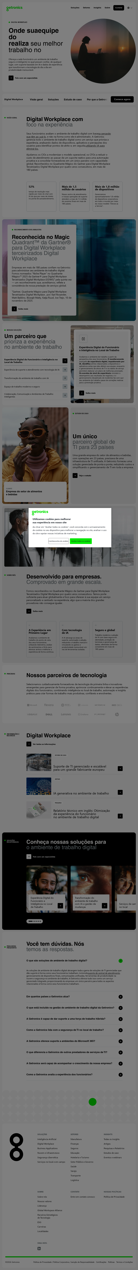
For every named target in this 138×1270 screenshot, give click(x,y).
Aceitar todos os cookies (80, 541)
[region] (70, 527)
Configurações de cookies (58, 541)
